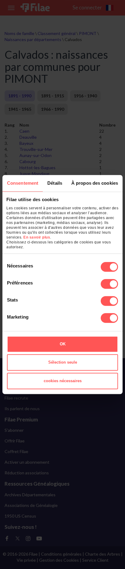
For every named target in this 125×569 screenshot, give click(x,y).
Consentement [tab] (22, 183)
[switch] (109, 284)
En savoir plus (36, 237)
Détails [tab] (54, 183)
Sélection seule (62, 362)
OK (63, 344)
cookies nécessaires (63, 381)
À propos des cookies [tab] (94, 183)
